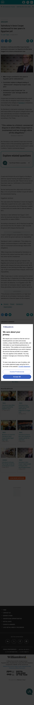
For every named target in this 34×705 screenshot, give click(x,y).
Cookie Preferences (17, 372)
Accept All (17, 377)
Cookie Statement (24, 366)
